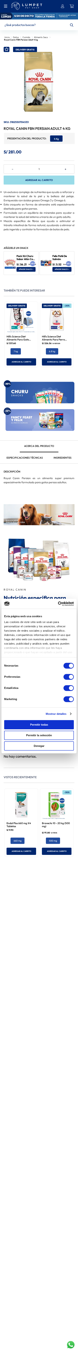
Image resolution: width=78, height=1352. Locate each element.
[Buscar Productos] (71, 25)
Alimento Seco (41, 37)
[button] (56, 138)
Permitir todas (39, 724)
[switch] (68, 677)
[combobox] (39, 25)
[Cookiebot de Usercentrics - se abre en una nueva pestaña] (58, 603)
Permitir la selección (39, 735)
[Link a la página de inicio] (7, 37)
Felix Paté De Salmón (59, 257)
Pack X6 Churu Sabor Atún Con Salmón (25, 259)
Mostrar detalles (56, 713)
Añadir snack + (26, 269)
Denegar (39, 745)
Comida (26, 37)
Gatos (16, 37)
